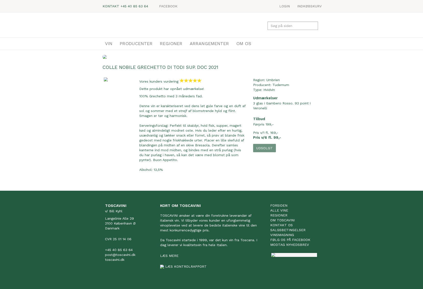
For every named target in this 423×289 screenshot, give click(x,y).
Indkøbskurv (309, 6)
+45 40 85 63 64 (134, 6)
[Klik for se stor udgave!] (116, 79)
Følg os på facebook (290, 240)
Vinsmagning (282, 235)
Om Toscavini (282, 220)
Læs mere (169, 256)
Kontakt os (281, 225)
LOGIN (284, 6)
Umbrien (273, 80)
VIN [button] (108, 43)
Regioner (278, 215)
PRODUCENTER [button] (136, 43)
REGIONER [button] (171, 43)
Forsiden (278, 205)
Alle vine (279, 210)
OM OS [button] (243, 43)
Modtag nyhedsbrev (289, 245)
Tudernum (280, 85)
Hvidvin (269, 90)
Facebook (168, 6)
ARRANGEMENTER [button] (209, 43)
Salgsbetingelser (288, 230)
